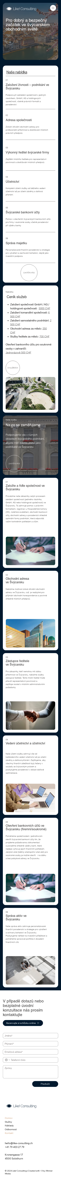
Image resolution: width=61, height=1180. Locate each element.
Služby (8, 1121)
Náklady (9, 1125)
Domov (9, 1118)
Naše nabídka (16, 72)
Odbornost (11, 1129)
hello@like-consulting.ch (19, 1143)
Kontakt (9, 1133)
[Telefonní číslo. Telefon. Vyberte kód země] (7, 1060)
